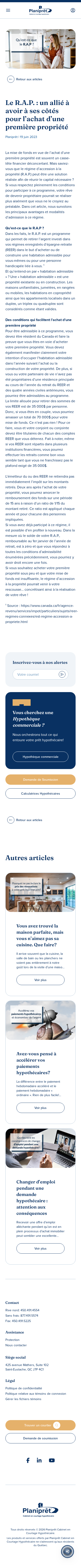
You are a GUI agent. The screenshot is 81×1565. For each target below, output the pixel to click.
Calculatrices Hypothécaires (40, 793)
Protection (12, 1340)
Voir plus (40, 980)
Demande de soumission (40, 1438)
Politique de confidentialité (23, 1388)
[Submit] (62, 674)
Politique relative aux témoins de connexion (35, 1393)
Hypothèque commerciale (40, 756)
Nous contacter (16, 1345)
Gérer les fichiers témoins (23, 1399)
